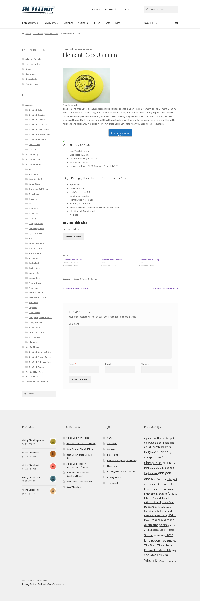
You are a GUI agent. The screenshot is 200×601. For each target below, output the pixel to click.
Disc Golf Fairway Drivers (40, 357)
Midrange (68, 22)
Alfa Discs (33, 174)
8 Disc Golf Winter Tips (77, 437)
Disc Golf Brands (33, 164)
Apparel (29, 105)
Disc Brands (38, 33)
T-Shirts (32, 149)
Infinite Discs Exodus (163, 511)
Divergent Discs (36, 223)
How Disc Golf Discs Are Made (80, 443)
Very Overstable (32, 64)
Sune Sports (34, 312)
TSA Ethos (150, 545)
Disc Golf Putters (36, 367)
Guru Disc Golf (35, 248)
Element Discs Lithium (72, 259)
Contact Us (112, 449)
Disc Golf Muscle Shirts (39, 134)
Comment (75, 323)
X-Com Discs (34, 337)
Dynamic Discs (35, 233)
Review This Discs (71, 229)
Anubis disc (155, 442)
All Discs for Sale (33, 59)
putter (171, 525)
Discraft (32, 218)
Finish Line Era (152, 493)
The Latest (112, 482)
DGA (31, 203)
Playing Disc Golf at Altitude (121, 471)
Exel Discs (33, 238)
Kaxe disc (149, 515)
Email (108, 363)
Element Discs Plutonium (111, 259)
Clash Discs (34, 194)
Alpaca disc (150, 438)
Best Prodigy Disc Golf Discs (80, 449)
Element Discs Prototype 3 (150, 259)
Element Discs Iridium (164, 288)
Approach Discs (162, 447)
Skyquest (33, 307)
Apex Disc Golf (35, 179)
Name (72, 363)
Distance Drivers (30, 22)
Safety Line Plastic (162, 530)
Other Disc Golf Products (36, 381)
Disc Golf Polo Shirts (38, 139)
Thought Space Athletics (40, 317)
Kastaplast (34, 263)
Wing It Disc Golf (36, 332)
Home (28, 33)
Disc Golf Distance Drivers (41, 352)
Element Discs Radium (77, 288)
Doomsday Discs (36, 228)
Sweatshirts (34, 144)
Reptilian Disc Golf (37, 297)
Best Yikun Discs (74, 487)
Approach (83, 22)
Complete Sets (156, 467)
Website (145, 363)
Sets (108, 22)
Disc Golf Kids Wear (37, 124)
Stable (28, 69)
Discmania (34, 213)
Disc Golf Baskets (33, 159)
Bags (117, 22)
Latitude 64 (34, 273)
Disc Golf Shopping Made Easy (122, 460)
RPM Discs (33, 302)
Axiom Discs (34, 184)
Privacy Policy (114, 477)
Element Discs (51, 33)
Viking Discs (34, 327)
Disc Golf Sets (31, 376)
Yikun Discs (34, 342)
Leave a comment (85, 49)
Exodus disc (150, 489)
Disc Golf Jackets (37, 119)
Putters (97, 22)
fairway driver (165, 489)
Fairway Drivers (50, 22)
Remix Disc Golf (36, 292)
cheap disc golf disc (156, 457)
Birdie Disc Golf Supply (39, 189)
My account (112, 466)
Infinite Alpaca (152, 498)
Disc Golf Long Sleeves (39, 129)
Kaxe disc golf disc (165, 515)
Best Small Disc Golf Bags (79, 481)
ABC (30, 169)
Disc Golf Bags (32, 154)
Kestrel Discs (35, 268)
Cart (109, 437)
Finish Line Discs (36, 243)
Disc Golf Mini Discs (34, 372)
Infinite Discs (35, 253)
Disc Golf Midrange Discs (40, 362)
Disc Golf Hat (159, 479)
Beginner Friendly (113, 9)
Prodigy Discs (35, 283)
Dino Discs (33, 208)
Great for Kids (168, 493)
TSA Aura (155, 540)
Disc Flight (112, 454)
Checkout (112, 443)
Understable (31, 79)
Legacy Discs (35, 278)
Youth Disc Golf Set (171, 561)
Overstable (30, 74)
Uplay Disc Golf (36, 322)
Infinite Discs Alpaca (155, 502)
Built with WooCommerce (51, 584)
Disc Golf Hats (35, 110)
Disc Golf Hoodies (37, 115)
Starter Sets (130, 9)
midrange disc (158, 525)
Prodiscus (33, 288)
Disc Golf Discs (32, 347)
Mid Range (92, 278)
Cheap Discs (95, 9)
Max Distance (31, 84)
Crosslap (33, 199)
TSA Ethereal (169, 540)
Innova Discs (34, 258)
